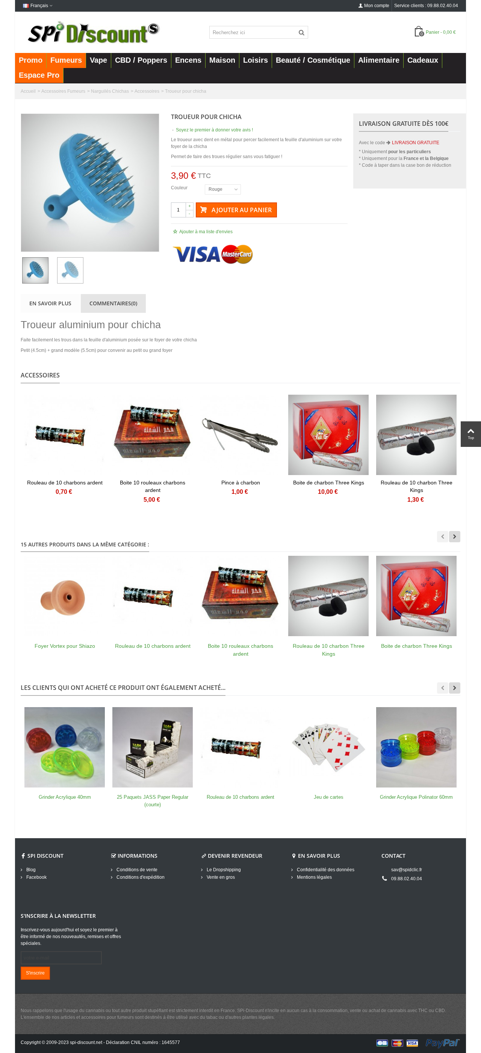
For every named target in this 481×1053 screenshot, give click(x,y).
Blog (30, 869)
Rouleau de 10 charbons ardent (65, 483)
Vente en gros (220, 877)
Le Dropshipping (223, 869)
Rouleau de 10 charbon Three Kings (416, 486)
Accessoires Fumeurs (63, 91)
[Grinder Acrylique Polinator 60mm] (416, 747)
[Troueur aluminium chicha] (90, 183)
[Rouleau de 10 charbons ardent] (152, 596)
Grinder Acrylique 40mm (65, 797)
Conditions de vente (136, 869)
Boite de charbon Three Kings (328, 483)
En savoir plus (50, 303)
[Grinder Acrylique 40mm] (64, 747)
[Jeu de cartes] (328, 747)
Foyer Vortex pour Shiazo (65, 646)
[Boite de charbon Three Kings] (328, 435)
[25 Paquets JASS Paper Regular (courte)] (152, 747)
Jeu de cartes (328, 797)
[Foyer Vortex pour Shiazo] (64, 596)
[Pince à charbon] (240, 435)
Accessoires (147, 91)
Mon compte (376, 5)
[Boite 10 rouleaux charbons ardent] (240, 596)
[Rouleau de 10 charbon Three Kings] (328, 596)
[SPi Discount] (93, 32)
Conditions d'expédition (140, 877)
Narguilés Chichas (110, 91)
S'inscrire (35, 973)
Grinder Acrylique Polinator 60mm (416, 797)
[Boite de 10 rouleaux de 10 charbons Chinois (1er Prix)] (152, 435)
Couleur (180, 187)
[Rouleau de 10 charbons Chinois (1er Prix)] (64, 435)
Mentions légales (314, 877)
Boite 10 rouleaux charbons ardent (152, 486)
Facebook (36, 877)
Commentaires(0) (113, 303)
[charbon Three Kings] (416, 435)
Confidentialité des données (325, 869)
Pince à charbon (240, 483)
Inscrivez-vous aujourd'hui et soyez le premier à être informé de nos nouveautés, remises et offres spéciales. (71, 936)
